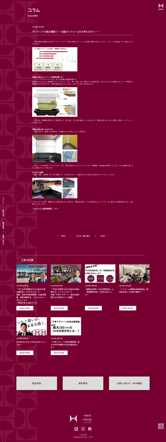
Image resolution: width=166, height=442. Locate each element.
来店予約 (3, 213)
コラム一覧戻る (83, 235)
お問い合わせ (3, 239)
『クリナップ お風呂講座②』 (42, 208)
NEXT (103, 235)
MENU (161, 9)
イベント (3, 200)
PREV (63, 235)
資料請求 (3, 225)
